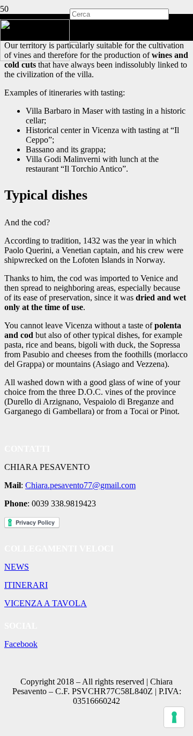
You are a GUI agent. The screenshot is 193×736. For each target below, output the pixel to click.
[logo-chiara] (35, 58)
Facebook (21, 644)
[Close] (74, 43)
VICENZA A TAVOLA (45, 603)
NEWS (16, 566)
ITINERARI (26, 585)
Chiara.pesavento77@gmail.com (80, 485)
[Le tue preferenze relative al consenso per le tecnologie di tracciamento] (174, 717)
